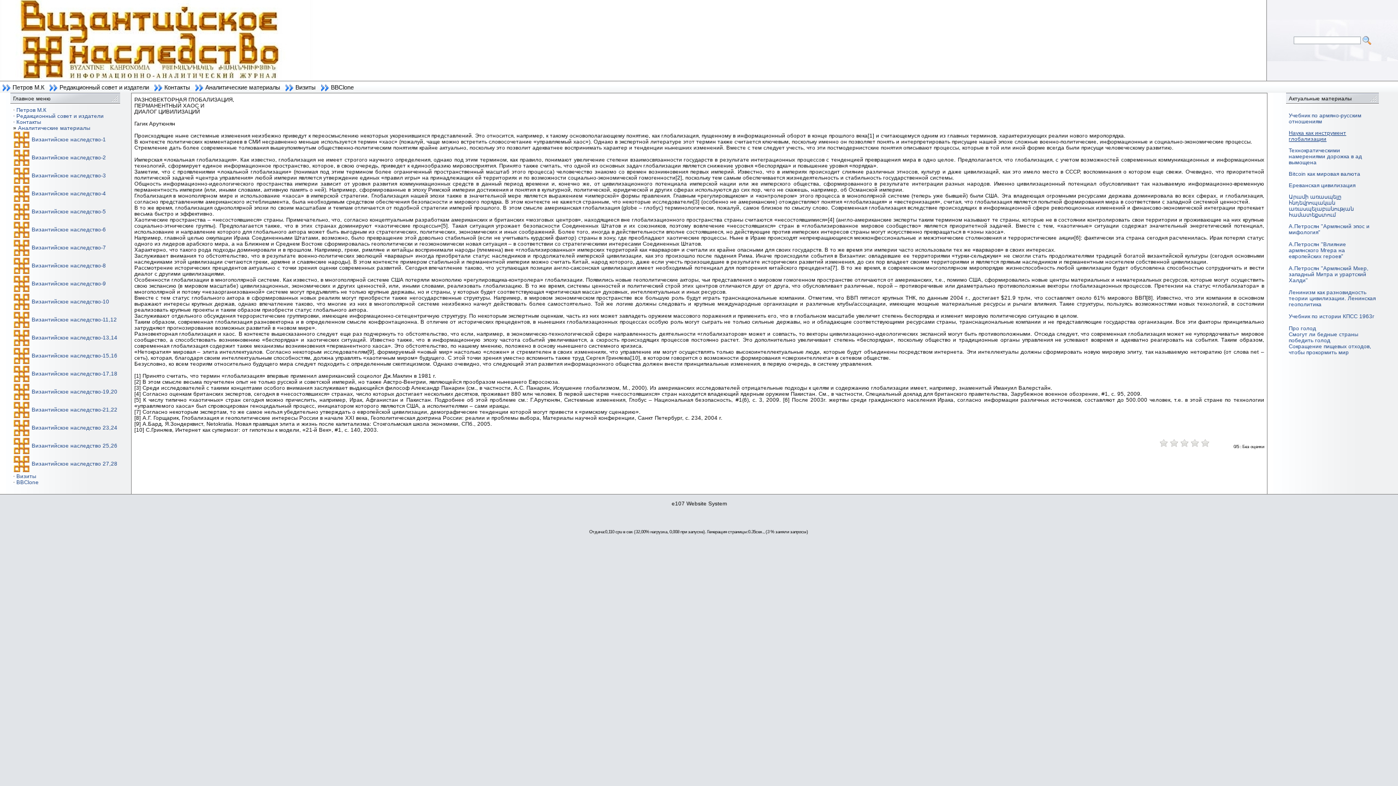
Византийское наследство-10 (70, 302)
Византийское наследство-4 (69, 193)
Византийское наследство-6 (69, 230)
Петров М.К (28, 87)
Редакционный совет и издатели (104, 87)
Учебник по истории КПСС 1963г (1332, 316)
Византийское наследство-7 (69, 248)
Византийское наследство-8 (69, 266)
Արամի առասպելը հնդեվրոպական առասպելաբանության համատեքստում (1321, 206)
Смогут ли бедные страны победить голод (1323, 337)
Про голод (1302, 328)
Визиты (305, 87)
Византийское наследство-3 (69, 175)
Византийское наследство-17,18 (74, 374)
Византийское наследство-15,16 (74, 356)
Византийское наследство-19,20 (74, 392)
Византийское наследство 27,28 (74, 464)
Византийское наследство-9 (69, 284)
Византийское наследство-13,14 (74, 338)
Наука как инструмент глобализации (1317, 136)
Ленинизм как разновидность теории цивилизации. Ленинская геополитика (1332, 298)
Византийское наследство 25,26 (74, 446)
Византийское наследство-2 (69, 157)
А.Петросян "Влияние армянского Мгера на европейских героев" (1317, 250)
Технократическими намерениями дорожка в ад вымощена (1325, 156)
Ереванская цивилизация (1322, 185)
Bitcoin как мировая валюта (1324, 174)
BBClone (342, 87)
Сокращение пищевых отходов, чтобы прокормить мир (1330, 349)
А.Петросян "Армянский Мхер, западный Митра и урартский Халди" (1329, 274)
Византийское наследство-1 (69, 139)
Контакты (177, 87)
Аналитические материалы (242, 87)
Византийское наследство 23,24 (74, 428)
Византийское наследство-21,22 (74, 410)
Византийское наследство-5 (69, 212)
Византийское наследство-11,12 (74, 320)
